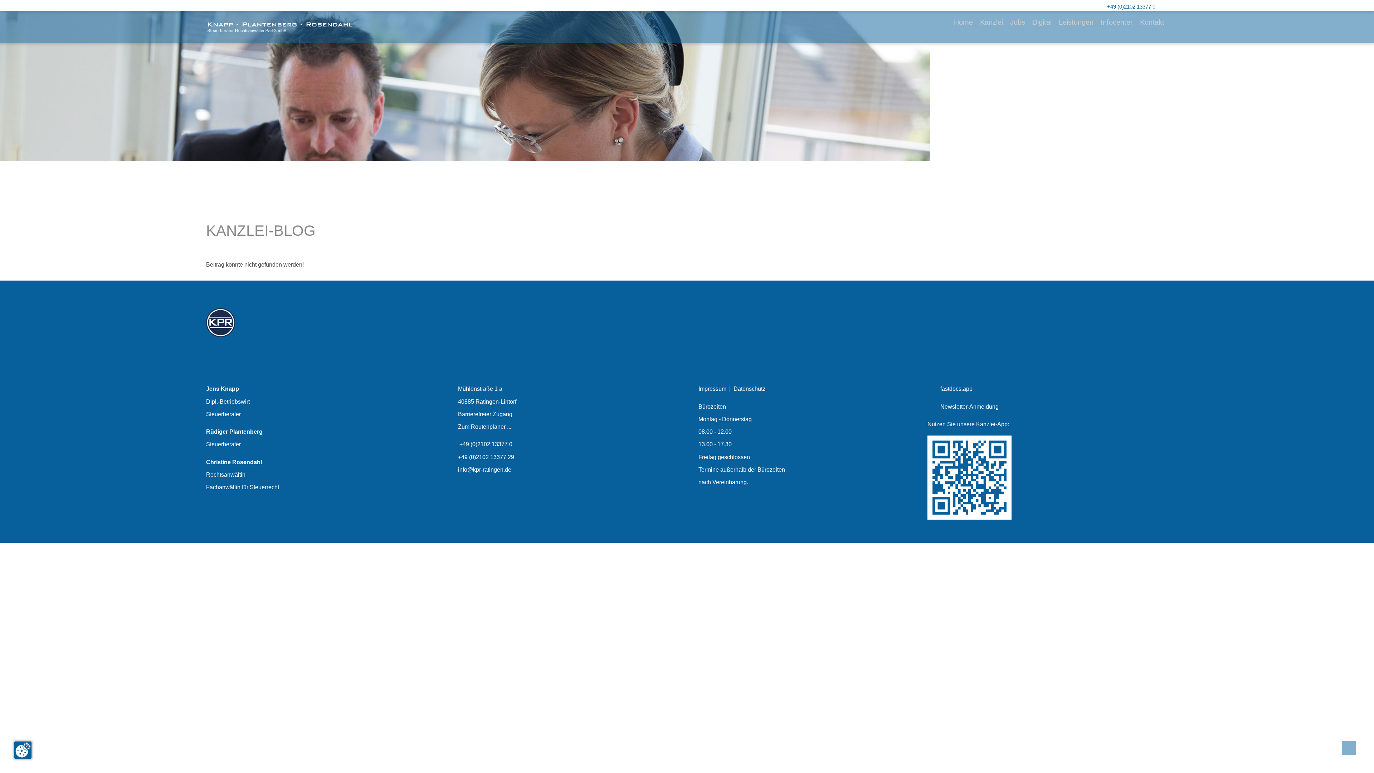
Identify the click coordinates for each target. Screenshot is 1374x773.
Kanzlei (991, 22)
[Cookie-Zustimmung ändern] (22, 750)
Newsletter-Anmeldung (969, 407)
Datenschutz (749, 389)
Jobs (1017, 22)
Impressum (712, 389)
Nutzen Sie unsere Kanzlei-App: (968, 424)
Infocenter (1117, 22)
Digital (1042, 22)
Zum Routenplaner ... (484, 427)
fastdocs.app (956, 389)
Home (963, 22)
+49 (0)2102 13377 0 (485, 444)
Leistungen (1076, 22)
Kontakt (1152, 22)
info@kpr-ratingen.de (484, 470)
